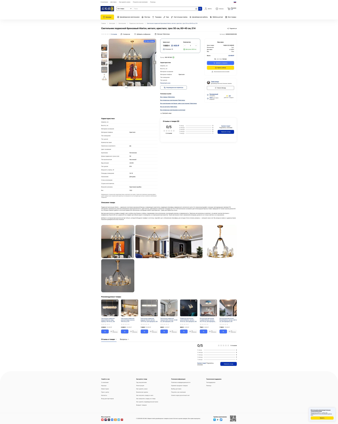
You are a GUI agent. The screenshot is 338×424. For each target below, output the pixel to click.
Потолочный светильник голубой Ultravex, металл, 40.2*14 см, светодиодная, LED (207, 320)
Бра (167, 17)
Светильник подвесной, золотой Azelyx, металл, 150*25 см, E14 (128, 320)
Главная (103, 23)
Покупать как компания (140, 2)
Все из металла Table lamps (168, 106)
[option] (132, 62)
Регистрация (140, 385)
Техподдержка (210, 382)
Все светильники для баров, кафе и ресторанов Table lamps (178, 103)
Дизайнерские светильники (130, 17)
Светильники (122, 23)
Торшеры (158, 17)
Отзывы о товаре (108, 339)
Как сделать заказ (124, 2)
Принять (322, 418)
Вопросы (124, 339)
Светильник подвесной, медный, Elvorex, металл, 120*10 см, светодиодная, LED (149, 320)
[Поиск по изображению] (196, 9)
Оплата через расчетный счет (180, 395)
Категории (112, 23)
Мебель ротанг (218, 17)
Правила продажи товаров (179, 385)
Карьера (103, 385)
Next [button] (154, 62)
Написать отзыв (225, 131)
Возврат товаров (141, 405)
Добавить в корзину (221, 63)
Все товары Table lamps (167, 97)
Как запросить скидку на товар (145, 398)
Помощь (153, 2)
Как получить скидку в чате (144, 395)
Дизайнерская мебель (200, 17)
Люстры (147, 17)
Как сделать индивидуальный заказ (147, 402)
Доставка (113, 2)
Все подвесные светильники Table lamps (172, 100)
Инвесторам (105, 389)
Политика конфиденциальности (180, 382)
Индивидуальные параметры (174, 87)
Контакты (104, 395)
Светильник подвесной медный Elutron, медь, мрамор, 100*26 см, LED (108, 320)
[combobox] (124, 9)
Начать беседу (221, 88)
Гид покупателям (141, 382)
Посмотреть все (165, 83)
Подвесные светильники (136, 23)
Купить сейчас (221, 67)
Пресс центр (105, 392)
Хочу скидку (150, 41)
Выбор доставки (176, 389)
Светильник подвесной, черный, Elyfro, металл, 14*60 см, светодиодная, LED (168, 320)
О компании (104, 2)
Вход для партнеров (107, 398)
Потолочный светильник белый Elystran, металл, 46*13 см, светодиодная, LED (228, 320)
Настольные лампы (180, 17)
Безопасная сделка (142, 392)
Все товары (232, 17)
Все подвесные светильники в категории (172, 110)
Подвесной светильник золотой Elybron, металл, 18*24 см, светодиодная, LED (188, 320)
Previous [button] (110, 62)
